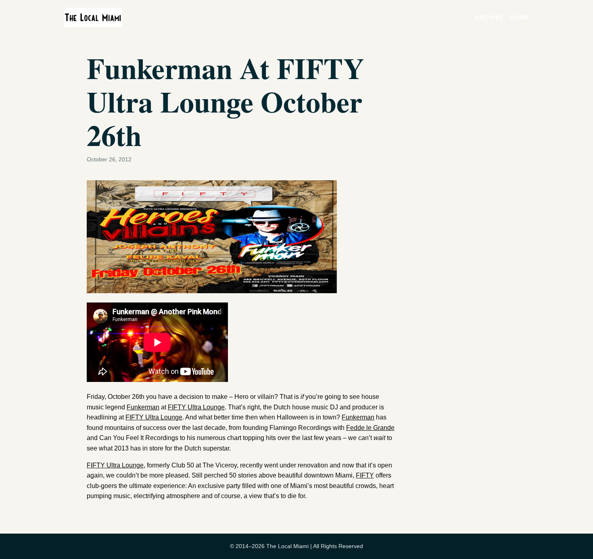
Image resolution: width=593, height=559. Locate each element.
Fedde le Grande (370, 427)
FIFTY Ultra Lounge (196, 407)
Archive (489, 17)
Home (519, 17)
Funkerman (143, 407)
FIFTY (365, 475)
